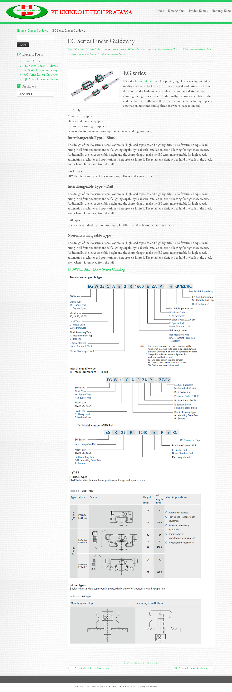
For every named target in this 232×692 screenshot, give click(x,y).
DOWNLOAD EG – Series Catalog (96, 269)
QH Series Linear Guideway (41, 79)
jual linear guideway (142, 49)
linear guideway (145, 81)
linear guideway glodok (175, 49)
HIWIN (129, 49)
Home (160, 11)
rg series (102, 54)
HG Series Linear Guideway (41, 66)
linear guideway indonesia (196, 49)
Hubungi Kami (221, 11)
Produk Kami (198, 11)
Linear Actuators (34, 61)
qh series (94, 54)
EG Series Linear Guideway (40, 70)
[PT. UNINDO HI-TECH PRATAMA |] (26, 11)
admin (123, 54)
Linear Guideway (38, 30)
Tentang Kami (176, 11)
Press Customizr (151, 686)
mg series (86, 54)
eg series (114, 49)
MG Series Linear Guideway (41, 74)
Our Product (99, 49)
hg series (121, 49)
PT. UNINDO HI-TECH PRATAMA (122, 686)
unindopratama (112, 54)
